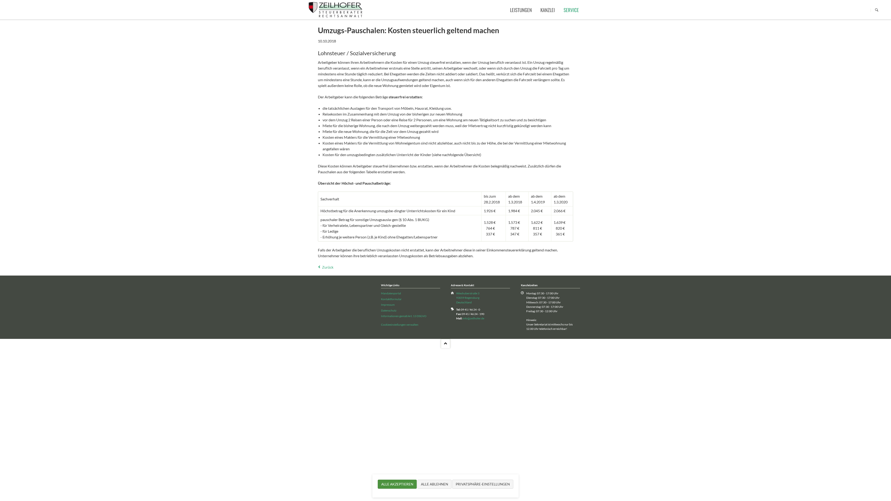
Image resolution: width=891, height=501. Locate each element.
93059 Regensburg (467, 297)
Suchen (877, 10)
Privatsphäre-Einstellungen (483, 484)
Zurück (327, 267)
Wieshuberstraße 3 (467, 293)
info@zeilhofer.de (473, 318)
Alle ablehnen (434, 484)
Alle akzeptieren (397, 484)
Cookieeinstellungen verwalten (399, 324)
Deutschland (464, 302)
